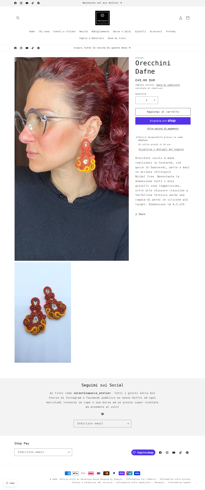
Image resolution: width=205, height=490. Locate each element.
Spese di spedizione (168, 85)
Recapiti (160, 482)
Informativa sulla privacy (175, 479)
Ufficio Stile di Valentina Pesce (79, 479)
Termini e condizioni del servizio (92, 482)
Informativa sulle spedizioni (133, 482)
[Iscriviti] (127, 423)
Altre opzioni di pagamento (163, 128)
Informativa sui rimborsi (141, 479)
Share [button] (142, 214)
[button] (17, 18)
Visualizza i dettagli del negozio (161, 149)
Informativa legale (179, 482)
